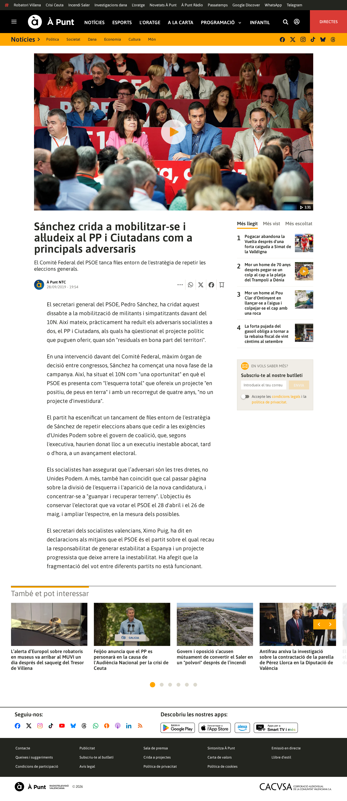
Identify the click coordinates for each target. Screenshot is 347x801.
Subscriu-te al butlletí (97, 757)
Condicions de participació (36, 766)
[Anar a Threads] (85, 726)
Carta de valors (220, 757)
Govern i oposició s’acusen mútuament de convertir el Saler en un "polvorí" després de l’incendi (215, 656)
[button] (152, 684)
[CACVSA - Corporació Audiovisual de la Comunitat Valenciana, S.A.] (295, 786)
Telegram (294, 5)
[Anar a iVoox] (107, 726)
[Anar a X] (30, 726)
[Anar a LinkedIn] (129, 726)
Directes (329, 21)
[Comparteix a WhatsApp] (190, 285)
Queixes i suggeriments (34, 757)
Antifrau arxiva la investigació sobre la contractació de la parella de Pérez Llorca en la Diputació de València (297, 659)
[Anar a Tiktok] (52, 726)
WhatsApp (273, 5)
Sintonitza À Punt (221, 748)
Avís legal (87, 766)
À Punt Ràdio (192, 5)
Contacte (22, 748)
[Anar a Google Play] (178, 728)
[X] (292, 39)
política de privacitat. (269, 402)
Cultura (134, 39)
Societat (73, 39)
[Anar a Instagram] (41, 726)
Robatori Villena (27, 5)
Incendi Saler (79, 5)
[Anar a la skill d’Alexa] (242, 728)
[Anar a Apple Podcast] (118, 726)
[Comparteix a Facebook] (211, 285)
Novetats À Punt (163, 5)
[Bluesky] (323, 39)
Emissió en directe (286, 748)
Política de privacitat (160, 766)
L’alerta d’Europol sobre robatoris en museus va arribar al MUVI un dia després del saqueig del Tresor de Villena (47, 659)
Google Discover (246, 5)
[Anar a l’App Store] (215, 728)
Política (52, 39)
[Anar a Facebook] (18, 726)
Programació (218, 22)
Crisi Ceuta (55, 5)
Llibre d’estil (281, 757)
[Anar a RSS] (141, 726)
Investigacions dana (110, 5)
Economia (112, 39)
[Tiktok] (313, 39)
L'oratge (138, 5)
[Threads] (333, 39)
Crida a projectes (157, 757)
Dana (92, 39)
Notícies (94, 22)
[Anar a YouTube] (63, 726)
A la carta (180, 22)
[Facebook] (282, 39)
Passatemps (218, 5)
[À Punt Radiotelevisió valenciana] (42, 786)
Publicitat (87, 748)
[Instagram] (303, 39)
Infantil (260, 22)
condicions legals (286, 396)
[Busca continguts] (285, 22)
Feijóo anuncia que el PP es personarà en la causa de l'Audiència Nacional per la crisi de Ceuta (131, 659)
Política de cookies (223, 766)
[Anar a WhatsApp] (96, 726)
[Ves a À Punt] (51, 22)
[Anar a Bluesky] (74, 726)
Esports (122, 22)
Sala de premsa (156, 748)
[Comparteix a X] (201, 285)
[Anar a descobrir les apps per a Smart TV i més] (276, 728)
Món (152, 39)
